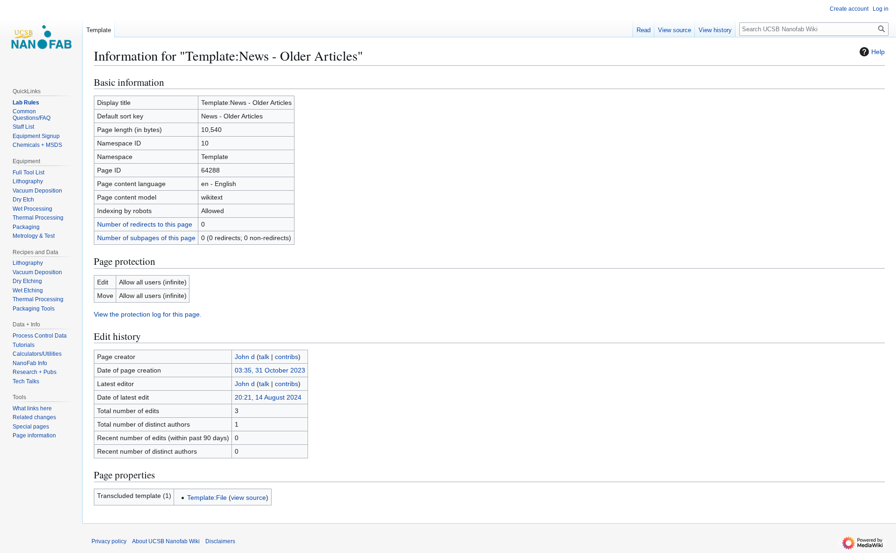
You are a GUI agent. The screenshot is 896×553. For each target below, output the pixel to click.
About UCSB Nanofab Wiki (166, 541)
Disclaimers (220, 541)
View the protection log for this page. (148, 314)
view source (248, 497)
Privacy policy (108, 541)
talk (264, 356)
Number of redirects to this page (144, 224)
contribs (286, 356)
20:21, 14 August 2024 (268, 397)
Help (878, 51)
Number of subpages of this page (146, 238)
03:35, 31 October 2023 (270, 370)
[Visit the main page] (41, 37)
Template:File (207, 497)
